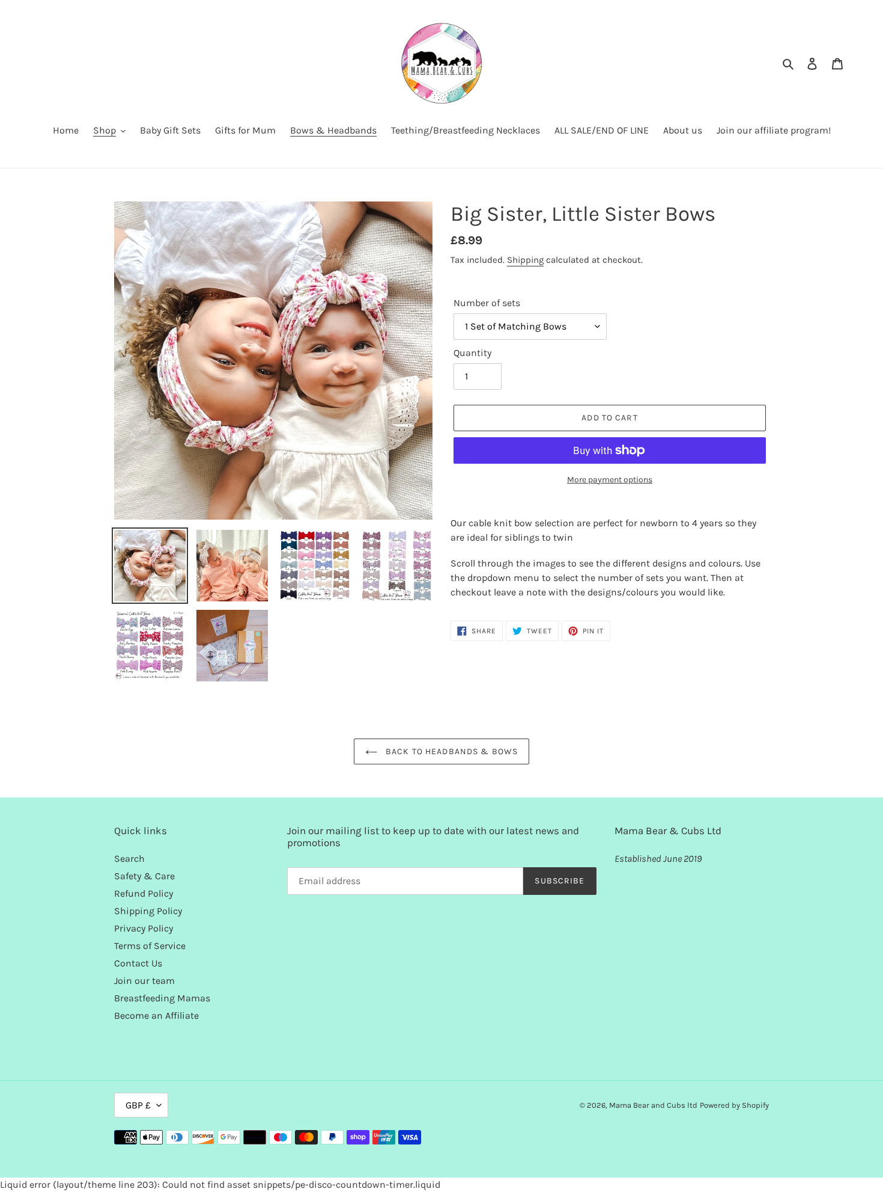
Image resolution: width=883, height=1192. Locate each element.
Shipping (525, 259)
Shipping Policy (148, 911)
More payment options (609, 480)
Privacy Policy (143, 928)
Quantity (472, 352)
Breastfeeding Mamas (162, 998)
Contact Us (138, 963)
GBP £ (138, 1105)
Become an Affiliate (156, 1015)
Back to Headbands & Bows (450, 751)
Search (129, 858)
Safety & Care (144, 876)
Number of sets (487, 303)
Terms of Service (150, 945)
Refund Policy (143, 893)
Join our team (144, 980)
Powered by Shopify (734, 1105)
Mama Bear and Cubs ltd (653, 1105)
